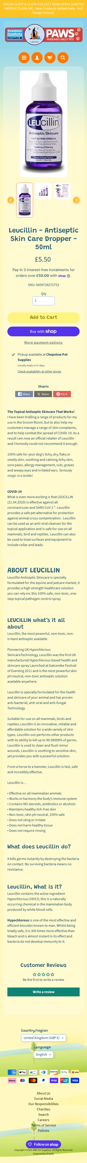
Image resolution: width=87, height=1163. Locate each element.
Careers (43, 1120)
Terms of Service (43, 1125)
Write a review (43, 992)
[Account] (37, 57)
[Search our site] (62, 57)
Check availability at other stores (39, 371)
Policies (43, 1130)
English (41, 1054)
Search (43, 1114)
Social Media (43, 1098)
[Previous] (10, 200)
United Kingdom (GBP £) (42, 1037)
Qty (43, 293)
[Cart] (50, 57)
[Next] (76, 200)
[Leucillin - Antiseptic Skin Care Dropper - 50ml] (24, 200)
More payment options (43, 342)
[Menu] (24, 57)
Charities (43, 1109)
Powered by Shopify (43, 1153)
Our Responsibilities (43, 1104)
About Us (43, 1093)
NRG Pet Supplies (42, 1150)
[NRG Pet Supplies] (43, 35)
